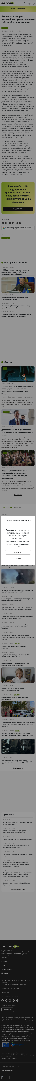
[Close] (30, 520)
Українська (18, 552)
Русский (18, 558)
